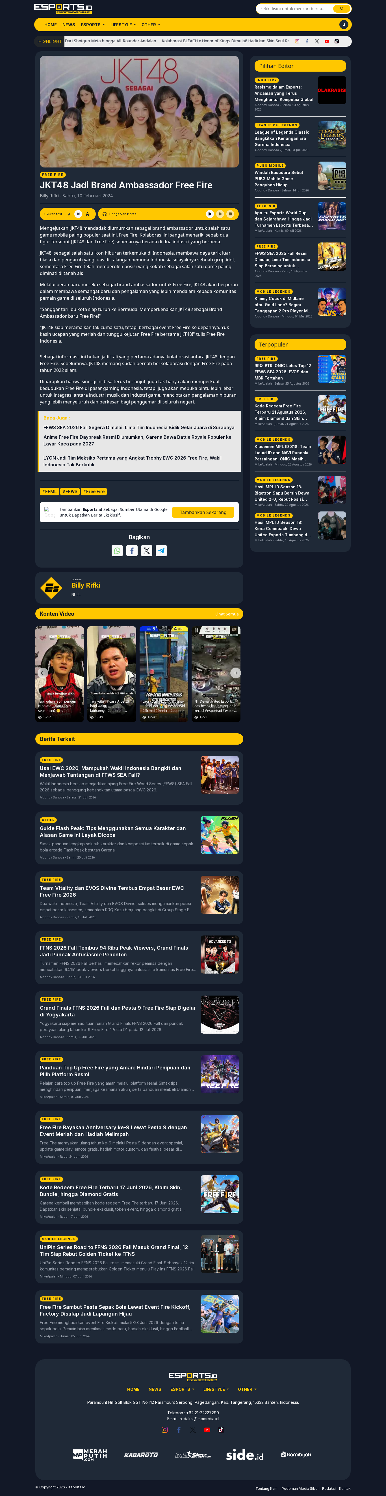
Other (149, 24)
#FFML (49, 491)
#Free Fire (94, 491)
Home (50, 24)
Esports (91, 24)
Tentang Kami (266, 1488)
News (68, 24)
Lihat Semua (227, 614)
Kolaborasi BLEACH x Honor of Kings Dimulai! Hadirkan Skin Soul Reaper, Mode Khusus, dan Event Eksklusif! (229, 40)
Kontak (345, 1488)
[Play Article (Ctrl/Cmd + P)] (210, 214)
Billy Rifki (49, 196)
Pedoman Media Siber (300, 1488)
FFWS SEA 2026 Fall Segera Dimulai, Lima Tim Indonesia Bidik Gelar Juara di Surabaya (139, 427)
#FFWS (69, 491)
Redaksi (329, 1488)
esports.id (76, 1487)
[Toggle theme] (343, 24)
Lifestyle (121, 24)
